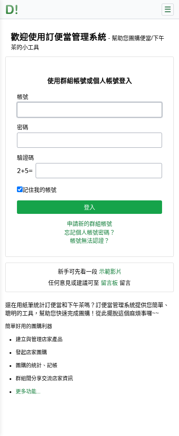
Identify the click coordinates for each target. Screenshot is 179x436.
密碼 (22, 127)
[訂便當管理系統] (12, 9)
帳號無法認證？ (89, 240)
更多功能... (28, 392)
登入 (89, 207)
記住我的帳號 (39, 189)
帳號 (22, 96)
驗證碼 (25, 157)
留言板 (109, 283)
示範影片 (110, 271)
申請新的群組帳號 (89, 223)
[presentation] (99, 170)
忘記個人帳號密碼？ (89, 232)
